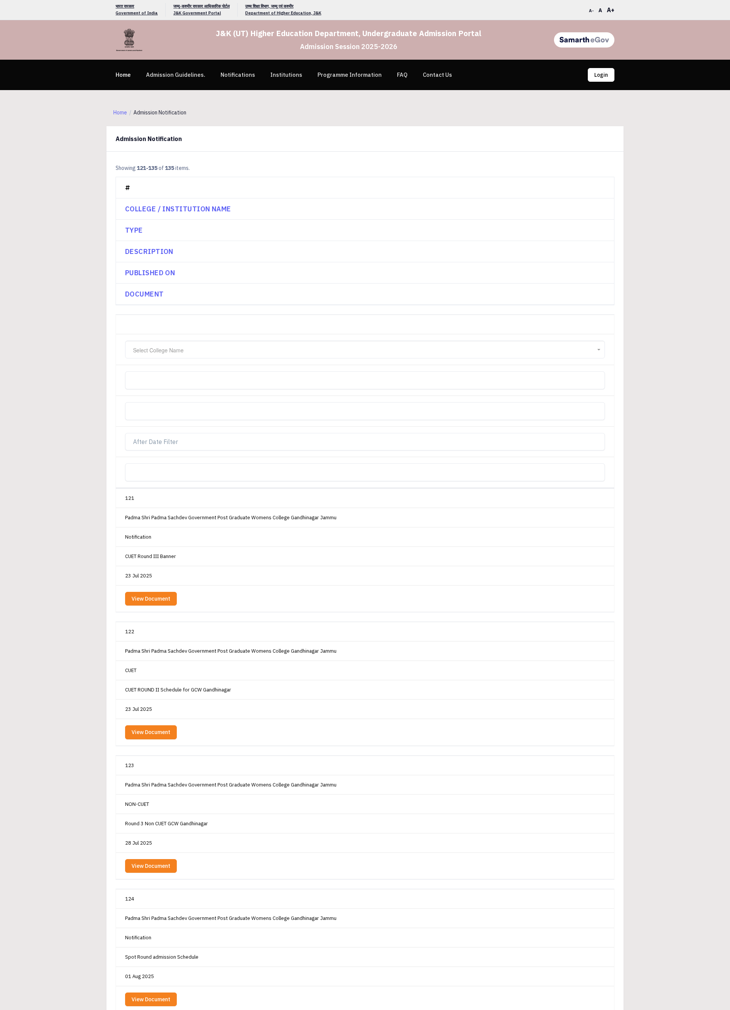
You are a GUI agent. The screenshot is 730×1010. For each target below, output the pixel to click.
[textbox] (365, 350)
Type (134, 230)
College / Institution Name (178, 209)
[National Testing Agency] (584, 40)
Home (123, 74)
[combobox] (365, 349)
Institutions (286, 74)
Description (149, 251)
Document (144, 294)
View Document (151, 598)
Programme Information (349, 74)
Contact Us (437, 74)
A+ (610, 10)
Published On (150, 272)
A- (591, 10)
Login (601, 74)
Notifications (238, 74)
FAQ (402, 74)
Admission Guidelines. (175, 74)
